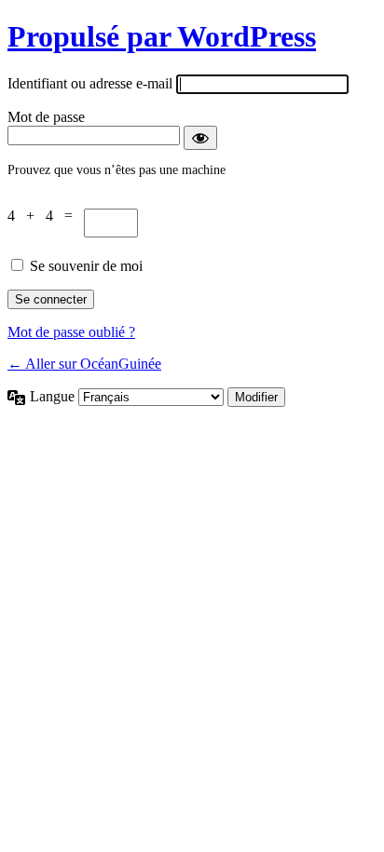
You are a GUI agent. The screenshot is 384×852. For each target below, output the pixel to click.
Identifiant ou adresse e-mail (89, 83)
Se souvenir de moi (86, 266)
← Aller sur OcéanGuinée (84, 364)
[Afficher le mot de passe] (200, 138)
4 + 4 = (45, 215)
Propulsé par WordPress (161, 36)
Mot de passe (46, 117)
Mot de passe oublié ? (71, 332)
